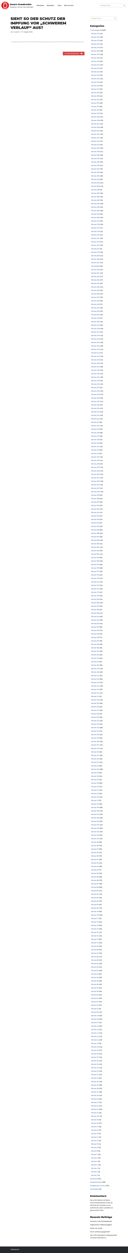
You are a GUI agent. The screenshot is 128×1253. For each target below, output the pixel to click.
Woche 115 (95, 787)
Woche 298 (95, 155)
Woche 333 (95, 34)
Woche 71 (94, 939)
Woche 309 (95, 117)
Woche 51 (94, 1009)
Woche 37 (95, 1057)
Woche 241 (95, 353)
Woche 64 (95, 963)
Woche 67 (95, 953)
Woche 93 (95, 863)
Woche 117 (95, 780)
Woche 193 (95, 516)
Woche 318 (95, 86)
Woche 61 (94, 974)
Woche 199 (95, 495)
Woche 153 (95, 655)
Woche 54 (95, 998)
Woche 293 (95, 172)
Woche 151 (95, 662)
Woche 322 (95, 72)
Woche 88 (95, 880)
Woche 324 (95, 65)
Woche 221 (95, 422)
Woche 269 (95, 256)
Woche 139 (95, 703)
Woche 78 (95, 915)
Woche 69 (95, 946)
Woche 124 (95, 755)
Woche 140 (95, 700)
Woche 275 (95, 235)
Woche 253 (95, 311)
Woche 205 (95, 474)
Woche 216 (95, 440)
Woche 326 (95, 58)
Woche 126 (95, 748)
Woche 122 (95, 762)
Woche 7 (94, 1154)
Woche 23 (95, 1106)
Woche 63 (95, 967)
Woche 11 (94, 1140)
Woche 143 (95, 689)
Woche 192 (95, 519)
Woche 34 (95, 1068)
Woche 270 (95, 252)
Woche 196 (95, 505)
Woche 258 (95, 294)
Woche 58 (95, 984)
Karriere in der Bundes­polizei (101, 1221)
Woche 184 (95, 547)
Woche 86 (95, 887)
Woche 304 (95, 134)
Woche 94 (95, 859)
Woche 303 (95, 138)
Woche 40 (95, 1047)
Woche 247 (95, 332)
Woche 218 (95, 433)
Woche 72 (95, 936)
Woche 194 (95, 512)
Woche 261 (95, 283)
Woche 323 (95, 68)
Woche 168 (95, 603)
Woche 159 (95, 634)
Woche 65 (95, 960)
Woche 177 (95, 571)
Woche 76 (95, 922)
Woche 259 (95, 290)
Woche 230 (95, 391)
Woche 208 (95, 464)
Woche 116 (95, 783)
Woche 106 (95, 818)
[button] (54, 5)
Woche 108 (95, 811)
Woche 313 (95, 103)
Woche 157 (95, 641)
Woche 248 (95, 328)
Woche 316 (95, 92)
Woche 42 (95, 1040)
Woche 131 (95, 731)
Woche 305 (95, 131)
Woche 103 (95, 828)
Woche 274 (95, 238)
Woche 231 (95, 387)
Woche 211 (95, 453)
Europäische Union (97, 1186)
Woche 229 (95, 394)
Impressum (15, 1249)
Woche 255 (95, 304)
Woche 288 (95, 190)
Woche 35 (95, 1064)
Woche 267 (95, 263)
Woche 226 (95, 405)
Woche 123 (95, 759)
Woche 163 (95, 620)
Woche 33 (95, 1071)
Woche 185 (95, 544)
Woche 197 (95, 502)
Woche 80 (95, 908)
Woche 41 (94, 1043)
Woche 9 (94, 1147)
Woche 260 (95, 287)
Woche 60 (95, 977)
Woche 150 (95, 665)
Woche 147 (95, 676)
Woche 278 (95, 224)
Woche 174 (95, 582)
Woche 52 (95, 1005)
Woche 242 (95, 349)
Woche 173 (95, 585)
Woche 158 (95, 637)
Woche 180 (95, 561)
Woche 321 (95, 75)
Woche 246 (95, 335)
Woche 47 (95, 1022)
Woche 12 (94, 1137)
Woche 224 (95, 412)
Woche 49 (95, 1016)
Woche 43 (95, 1036)
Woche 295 (95, 165)
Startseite (40, 5)
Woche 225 (95, 408)
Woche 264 (95, 273)
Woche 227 (95, 401)
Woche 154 (95, 651)
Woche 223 (95, 415)
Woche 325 (95, 61)
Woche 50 (95, 1012)
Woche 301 (95, 145)
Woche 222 (95, 419)
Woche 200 (95, 492)
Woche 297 (95, 158)
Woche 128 (95, 741)
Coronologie (95, 30)
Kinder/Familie (95, 1182)
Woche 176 (95, 575)
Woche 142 (95, 693)
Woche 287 (95, 193)
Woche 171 (95, 592)
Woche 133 (95, 724)
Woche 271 (95, 249)
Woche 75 (95, 925)
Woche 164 (95, 616)
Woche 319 (95, 82)
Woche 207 (95, 467)
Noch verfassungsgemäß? (100, 1232)
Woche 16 (94, 1130)
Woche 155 (95, 648)
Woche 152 (95, 658)
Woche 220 (95, 426)
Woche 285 (95, 200)
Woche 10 (94, 1144)
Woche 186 (95, 540)
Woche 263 (95, 276)
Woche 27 (95, 1092)
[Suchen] (124, 5)
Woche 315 (95, 96)
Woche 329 (95, 47)
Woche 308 (95, 120)
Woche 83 (95, 898)
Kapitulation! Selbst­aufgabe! (101, 1225)
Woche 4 (94, 1165)
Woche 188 (95, 533)
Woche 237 (95, 367)
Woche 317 (95, 89)
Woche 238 (95, 363)
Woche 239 (95, 360)
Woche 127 (95, 745)
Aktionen (93, 1179)
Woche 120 (95, 769)
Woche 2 (94, 1172)
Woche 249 (95, 325)
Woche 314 (95, 99)
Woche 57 (95, 988)
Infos (59, 5)
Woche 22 (95, 1109)
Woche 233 (95, 381)
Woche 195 (95, 509)
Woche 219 (95, 429)
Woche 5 (94, 1161)
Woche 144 (95, 686)
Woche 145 (95, 682)
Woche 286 (95, 197)
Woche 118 (95, 776)
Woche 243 (95, 346)
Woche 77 (95, 918)
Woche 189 (95, 530)
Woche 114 (95, 790)
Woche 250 (95, 322)
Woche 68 (95, 950)
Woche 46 (95, 1026)
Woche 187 (95, 537)
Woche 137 (95, 710)
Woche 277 (95, 228)
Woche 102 (95, 832)
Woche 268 (95, 259)
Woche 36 (95, 1061)
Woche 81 (94, 905)
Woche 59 (95, 981)
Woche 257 (95, 297)
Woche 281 (95, 214)
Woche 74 (95, 929)
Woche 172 (95, 589)
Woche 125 (95, 752)
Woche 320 (95, 79)
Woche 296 (95, 162)
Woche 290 (95, 183)
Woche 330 (95, 44)
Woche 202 (95, 485)
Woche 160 (95, 630)
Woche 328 (95, 51)
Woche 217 (95, 436)
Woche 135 (95, 717)
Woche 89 (95, 877)
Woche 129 (95, 738)
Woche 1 (94, 1175)
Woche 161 (95, 627)
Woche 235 (95, 374)
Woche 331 (95, 40)
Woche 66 (95, 957)
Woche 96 (95, 852)
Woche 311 (95, 110)
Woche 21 (94, 1113)
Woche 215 (95, 443)
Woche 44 (95, 1033)
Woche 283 (95, 207)
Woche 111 (94, 800)
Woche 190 (95, 526)
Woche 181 (95, 557)
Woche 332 (95, 37)
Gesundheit (94, 1189)
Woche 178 (95, 568)
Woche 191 (95, 523)
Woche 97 (95, 849)
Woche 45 (95, 1029)
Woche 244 (95, 342)
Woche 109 (95, 807)
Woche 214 (95, 446)
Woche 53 (95, 1002)
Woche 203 (95, 481)
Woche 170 (95, 596)
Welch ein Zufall (96, 1228)
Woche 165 (95, 613)
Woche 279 (95, 221)
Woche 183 (95, 551)
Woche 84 (95, 894)
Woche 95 (95, 856)
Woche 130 (95, 734)
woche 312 (95, 106)
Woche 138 (95, 707)
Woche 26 (95, 1095)
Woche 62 (95, 970)
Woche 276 (95, 231)
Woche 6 (94, 1158)
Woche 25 (95, 1099)
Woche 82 (95, 901)
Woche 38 (95, 1054)
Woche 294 (95, 169)
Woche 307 (95, 124)
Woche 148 (95, 672)
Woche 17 (94, 1127)
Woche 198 (95, 499)
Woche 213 (95, 450)
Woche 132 (95, 727)
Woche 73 (95, 932)
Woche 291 (95, 179)
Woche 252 (95, 315)
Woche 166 (95, 610)
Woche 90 (95, 873)
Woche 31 (94, 1078)
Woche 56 (95, 991)
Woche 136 (95, 714)
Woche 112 (95, 797)
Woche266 (95, 266)
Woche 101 (95, 835)
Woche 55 (94, 995)
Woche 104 (95, 825)
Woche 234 (95, 377)
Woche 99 (95, 842)
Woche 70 (95, 943)
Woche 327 (95, 54)
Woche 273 (95, 242)
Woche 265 (95, 270)
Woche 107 (95, 814)
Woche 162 (95, 623)
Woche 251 (95, 318)
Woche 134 (95, 721)
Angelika (17, 32)
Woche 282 (95, 211)
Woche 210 (95, 457)
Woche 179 (95, 564)
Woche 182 (95, 554)
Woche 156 (95, 644)
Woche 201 (95, 488)
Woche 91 (94, 870)
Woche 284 (95, 204)
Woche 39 (95, 1050)
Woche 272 (95, 245)
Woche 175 (95, 578)
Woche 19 (94, 1120)
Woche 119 (95, 773)
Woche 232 (95, 384)
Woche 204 (95, 478)
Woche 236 (95, 370)
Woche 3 (94, 1168)
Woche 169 (95, 599)
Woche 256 (95, 301)
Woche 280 (95, 217)
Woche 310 (95, 113)
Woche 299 (95, 151)
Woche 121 (95, 766)
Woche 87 (95, 884)
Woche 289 (95, 186)
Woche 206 (95, 471)
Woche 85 (95, 891)
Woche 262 (95, 280)
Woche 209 (95, 460)
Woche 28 (95, 1088)
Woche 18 (94, 1123)
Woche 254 (95, 308)
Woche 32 (95, 1075)
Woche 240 (95, 356)
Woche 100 (95, 839)
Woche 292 (95, 176)
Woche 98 (95, 846)
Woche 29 (95, 1085)
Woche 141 (95, 696)
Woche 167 (95, 606)
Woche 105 (95, 821)
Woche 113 (95, 793)
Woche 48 (95, 1019)
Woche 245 (95, 339)
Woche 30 (95, 1082)
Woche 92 (95, 866)
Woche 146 (95, 679)
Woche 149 (95, 669)
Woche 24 (95, 1102)
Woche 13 (94, 1133)
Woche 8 (94, 1151)
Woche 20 (95, 1116)
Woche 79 (95, 911)
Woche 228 (95, 398)
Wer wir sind (68, 5)
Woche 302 (95, 141)
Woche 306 (95, 127)
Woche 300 (95, 148)
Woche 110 (95, 804)
